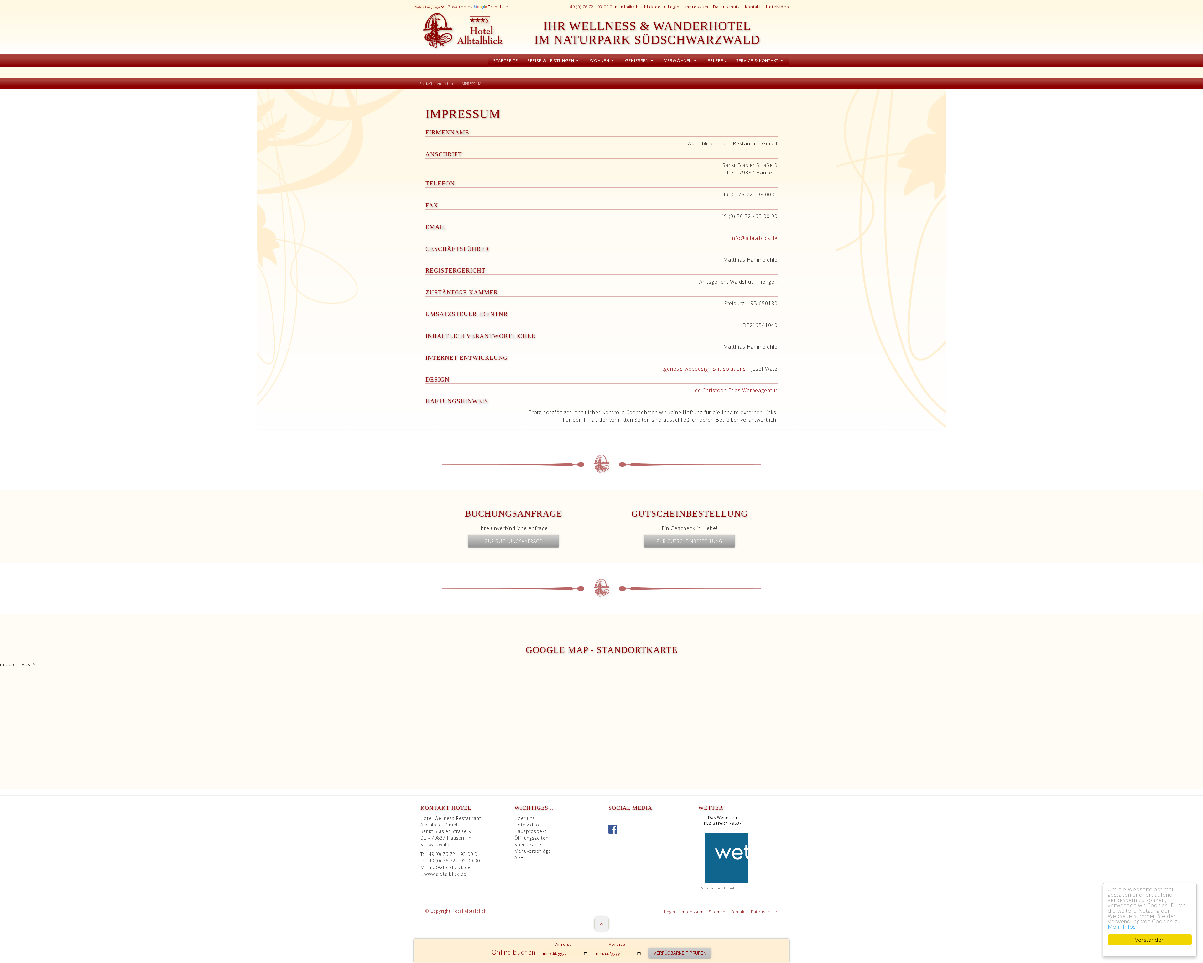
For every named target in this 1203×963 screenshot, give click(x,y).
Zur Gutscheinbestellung (689, 541)
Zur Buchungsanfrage (513, 541)
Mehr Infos (1122, 926)
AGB (519, 858)
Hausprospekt (530, 831)
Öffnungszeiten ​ (531, 838)
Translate (498, 6)
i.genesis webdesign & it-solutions (704, 368)
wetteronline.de (731, 888)
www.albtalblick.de (445, 874)
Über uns (524, 818)
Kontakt (753, 6)
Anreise (563, 944)
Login (674, 6)
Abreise (617, 944)
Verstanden (1150, 939)
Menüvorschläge (532, 851)
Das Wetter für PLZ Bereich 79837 (723, 820)
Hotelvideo (777, 6)
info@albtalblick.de (640, 6)
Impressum (696, 6)
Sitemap (718, 911)
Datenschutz (726, 6)
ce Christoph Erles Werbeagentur (736, 390)
